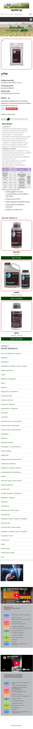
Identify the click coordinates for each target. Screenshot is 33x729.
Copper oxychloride (7, 400)
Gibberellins (5, 455)
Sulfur (3, 544)
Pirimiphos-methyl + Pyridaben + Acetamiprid (14, 518)
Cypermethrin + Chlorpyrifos (10, 408)
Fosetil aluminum (6, 451)
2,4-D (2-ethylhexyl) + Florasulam (11, 353)
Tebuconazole (6, 548)
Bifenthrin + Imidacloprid (9, 379)
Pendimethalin (6, 514)
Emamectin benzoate (7, 442)
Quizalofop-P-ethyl (7, 535)
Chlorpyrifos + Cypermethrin (10, 391)
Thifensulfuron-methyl (8, 552)
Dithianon (4, 438)
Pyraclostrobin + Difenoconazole (11, 527)
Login (11, 14)
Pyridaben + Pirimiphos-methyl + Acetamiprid (14, 531)
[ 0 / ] (5, 14)
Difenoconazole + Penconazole (10, 425)
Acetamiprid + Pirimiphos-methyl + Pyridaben (14, 366)
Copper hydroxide (7, 396)
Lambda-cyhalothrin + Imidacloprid (11, 493)
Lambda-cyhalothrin (7, 485)
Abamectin (5, 357)
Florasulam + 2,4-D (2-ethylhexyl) (11, 446)
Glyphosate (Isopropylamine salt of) (12, 459)
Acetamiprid (5, 362)
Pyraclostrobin (6, 523)
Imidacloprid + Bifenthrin (9, 463)
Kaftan (4, 476)
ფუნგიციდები (15, 30)
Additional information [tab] (18, 119)
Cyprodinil (5, 413)
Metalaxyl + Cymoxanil (8, 497)
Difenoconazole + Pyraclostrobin (11, 429)
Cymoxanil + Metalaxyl (8, 404)
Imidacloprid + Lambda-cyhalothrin (11, 468)
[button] (2, 40)
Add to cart (12, 108)
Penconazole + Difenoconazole (10, 510)
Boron (3, 383)
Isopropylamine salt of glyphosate (11, 472)
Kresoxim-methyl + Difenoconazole (12, 480)
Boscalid (4, 387)
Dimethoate (5, 434)
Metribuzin (5, 502)
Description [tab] (5, 119)
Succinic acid (5, 540)
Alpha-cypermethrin (7, 370)
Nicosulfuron (5, 506)
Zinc (3, 557)
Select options (16, 298)
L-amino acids (5, 489)
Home (8, 30)
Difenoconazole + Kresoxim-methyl (12, 421)
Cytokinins (5, 417)
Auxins (4, 374)
